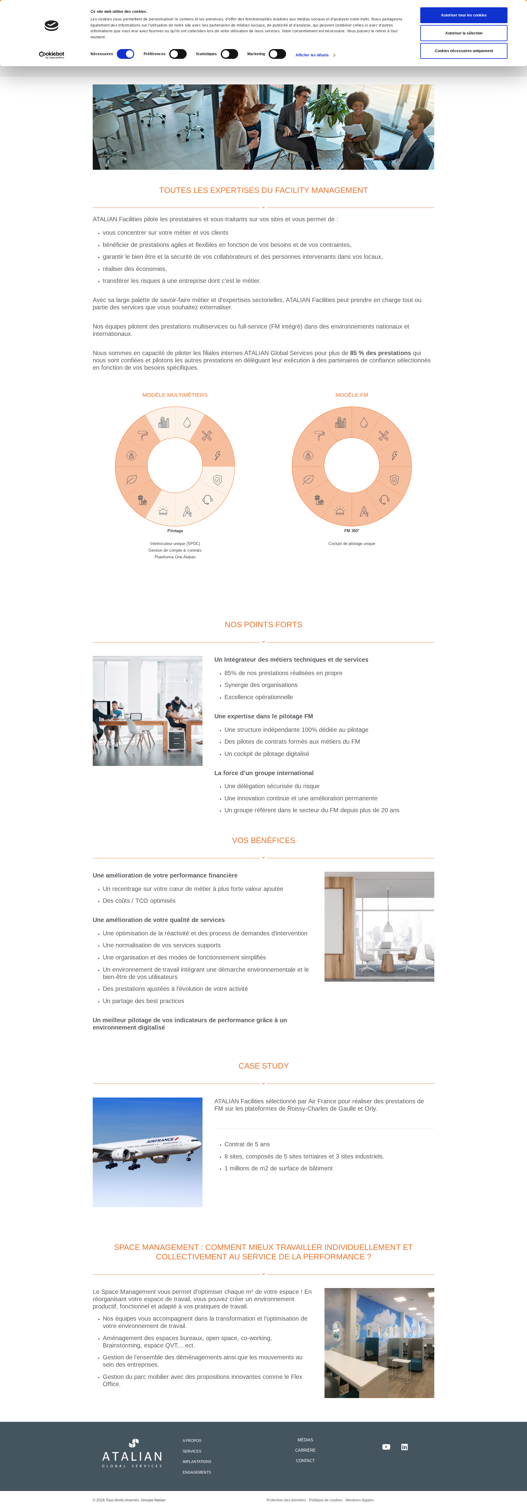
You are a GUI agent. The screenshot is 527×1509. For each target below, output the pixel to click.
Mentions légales (360, 1500)
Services (192, 1451)
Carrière (305, 1450)
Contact (305, 1460)
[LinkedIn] (404, 1447)
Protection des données (286, 1500)
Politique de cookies (325, 1500)
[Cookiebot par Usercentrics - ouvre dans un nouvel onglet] (51, 55)
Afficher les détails (312, 55)
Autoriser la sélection (463, 33)
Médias (305, 1440)
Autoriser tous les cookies (464, 15)
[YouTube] (386, 1447)
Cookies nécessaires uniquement (464, 51)
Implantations (197, 1462)
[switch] (178, 54)
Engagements (197, 1472)
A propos (192, 1441)
